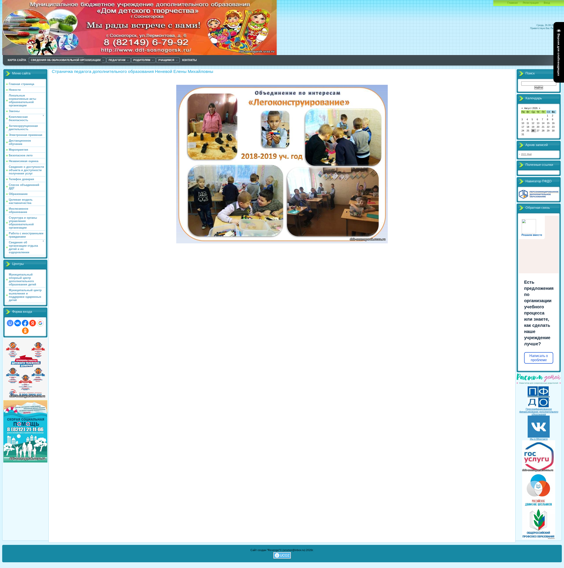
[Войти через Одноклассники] (25, 330)
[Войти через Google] (40, 323)
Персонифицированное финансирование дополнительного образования (538, 412)
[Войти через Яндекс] (32, 323)
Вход (547, 2)
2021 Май (526, 154)
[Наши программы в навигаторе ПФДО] (538, 198)
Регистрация (531, 2)
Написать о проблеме (538, 358)
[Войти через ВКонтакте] (17, 323)
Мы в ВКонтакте (539, 439)
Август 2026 (531, 108)
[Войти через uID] (10, 323)
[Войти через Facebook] (25, 323)
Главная (512, 2)
